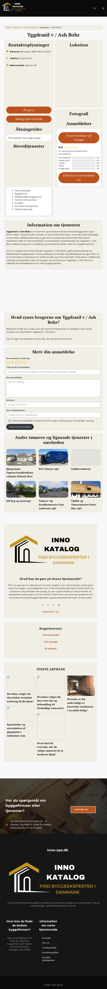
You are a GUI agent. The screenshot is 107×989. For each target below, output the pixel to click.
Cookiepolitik (49, 947)
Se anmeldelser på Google (79, 138)
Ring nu (28, 110)
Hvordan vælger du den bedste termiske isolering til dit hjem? (20, 697)
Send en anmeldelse (20, 426)
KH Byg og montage (18, 500)
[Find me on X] (48, 605)
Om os (45, 943)
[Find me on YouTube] (59, 605)
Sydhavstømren (81, 468)
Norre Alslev (30, 27)
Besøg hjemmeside (28, 119)
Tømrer (18, 27)
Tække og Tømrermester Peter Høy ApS (83, 504)
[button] (94, 8)
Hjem (8, 27)
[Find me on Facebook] (42, 605)
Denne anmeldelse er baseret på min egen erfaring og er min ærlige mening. (53, 420)
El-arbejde (51, 648)
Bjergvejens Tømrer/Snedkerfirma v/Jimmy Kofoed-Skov (19, 472)
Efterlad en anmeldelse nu (79, 177)
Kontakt (46, 938)
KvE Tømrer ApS (49, 468)
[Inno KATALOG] (14, 8)
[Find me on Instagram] (53, 605)
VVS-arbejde (51, 642)
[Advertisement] (28, 88)
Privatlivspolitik (50, 952)
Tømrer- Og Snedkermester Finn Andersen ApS (51, 504)
